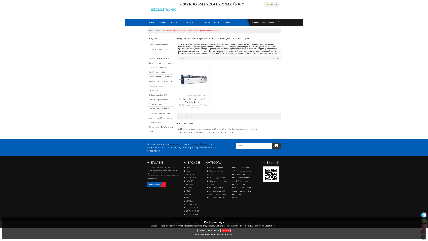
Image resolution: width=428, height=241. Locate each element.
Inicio (151, 31)
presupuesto (175, 144)
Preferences (220, 234)
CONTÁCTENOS (192, 204)
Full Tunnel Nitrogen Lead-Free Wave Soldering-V (193, 100)
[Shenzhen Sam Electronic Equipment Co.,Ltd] (162, 9)
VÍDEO (188, 198)
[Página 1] (180, 116)
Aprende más (154, 184)
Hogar (161, 22)
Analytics (210, 234)
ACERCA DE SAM (192, 208)
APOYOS (217, 22)
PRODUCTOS (175, 22)
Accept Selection (213, 230)
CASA (151, 22)
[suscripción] (276, 146)
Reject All (202, 230)
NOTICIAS (189, 201)
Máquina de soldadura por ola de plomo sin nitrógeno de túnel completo (206, 132)
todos (157, 31)
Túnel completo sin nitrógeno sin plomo (243, 129)
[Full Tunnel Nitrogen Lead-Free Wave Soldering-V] (193, 79)
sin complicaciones (200, 144)
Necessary (200, 234)
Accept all (226, 230)
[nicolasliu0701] (423, 215)
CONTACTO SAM (192, 211)
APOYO (229, 22)
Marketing (229, 234)
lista (275, 58)
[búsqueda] (278, 22)
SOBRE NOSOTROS (188, 192)
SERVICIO (205, 22)
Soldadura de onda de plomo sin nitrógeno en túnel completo (202, 129)
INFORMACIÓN (192, 214)
